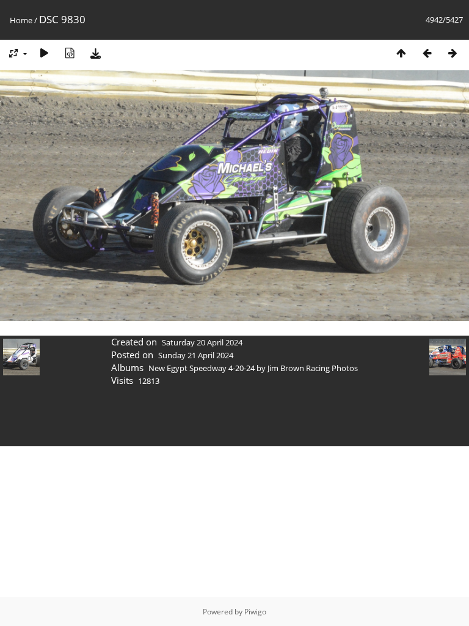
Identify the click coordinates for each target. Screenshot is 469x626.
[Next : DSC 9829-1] (452, 53)
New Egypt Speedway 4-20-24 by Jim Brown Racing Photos (253, 368)
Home (21, 20)
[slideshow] (44, 53)
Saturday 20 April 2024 (202, 342)
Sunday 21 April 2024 (195, 355)
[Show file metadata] (69, 53)
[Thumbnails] (401, 53)
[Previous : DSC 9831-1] (427, 53)
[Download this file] (95, 53)
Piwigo (255, 611)
